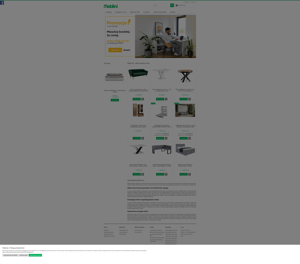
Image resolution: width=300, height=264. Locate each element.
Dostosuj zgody (24, 255)
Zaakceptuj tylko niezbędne (10, 255)
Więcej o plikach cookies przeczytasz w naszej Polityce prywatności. (17, 252)
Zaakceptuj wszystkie (35, 255)
